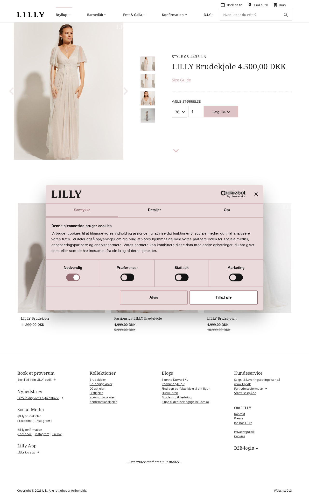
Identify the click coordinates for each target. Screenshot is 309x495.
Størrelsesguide (245, 393)
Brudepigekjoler (101, 384)
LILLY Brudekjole (35, 318)
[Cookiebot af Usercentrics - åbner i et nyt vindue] (224, 194)
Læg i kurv (221, 111)
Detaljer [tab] (154, 210)
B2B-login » (246, 448)
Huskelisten (170, 393)
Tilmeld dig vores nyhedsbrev (38, 398)
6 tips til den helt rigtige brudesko (185, 402)
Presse (238, 418)
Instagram (42, 421)
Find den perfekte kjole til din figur (186, 389)
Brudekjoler (98, 380)
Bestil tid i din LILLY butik (34, 380)
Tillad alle (224, 297)
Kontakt (239, 414)
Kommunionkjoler (102, 397)
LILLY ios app (26, 452)
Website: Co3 (283, 490)
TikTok (56, 434)
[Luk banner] (256, 194)
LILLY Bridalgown (222, 318)
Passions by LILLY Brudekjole (138, 318)
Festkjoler (96, 393)
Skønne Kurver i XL (175, 380)
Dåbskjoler (97, 389)
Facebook (25, 421)
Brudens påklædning (177, 397)
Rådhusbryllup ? (173, 384)
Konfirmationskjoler (103, 402)
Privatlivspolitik (244, 432)
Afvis (153, 297)
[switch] (127, 277)
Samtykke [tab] (82, 210)
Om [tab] (227, 210)
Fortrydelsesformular (248, 389)
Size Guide (181, 80)
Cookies (239, 436)
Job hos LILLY (243, 423)
